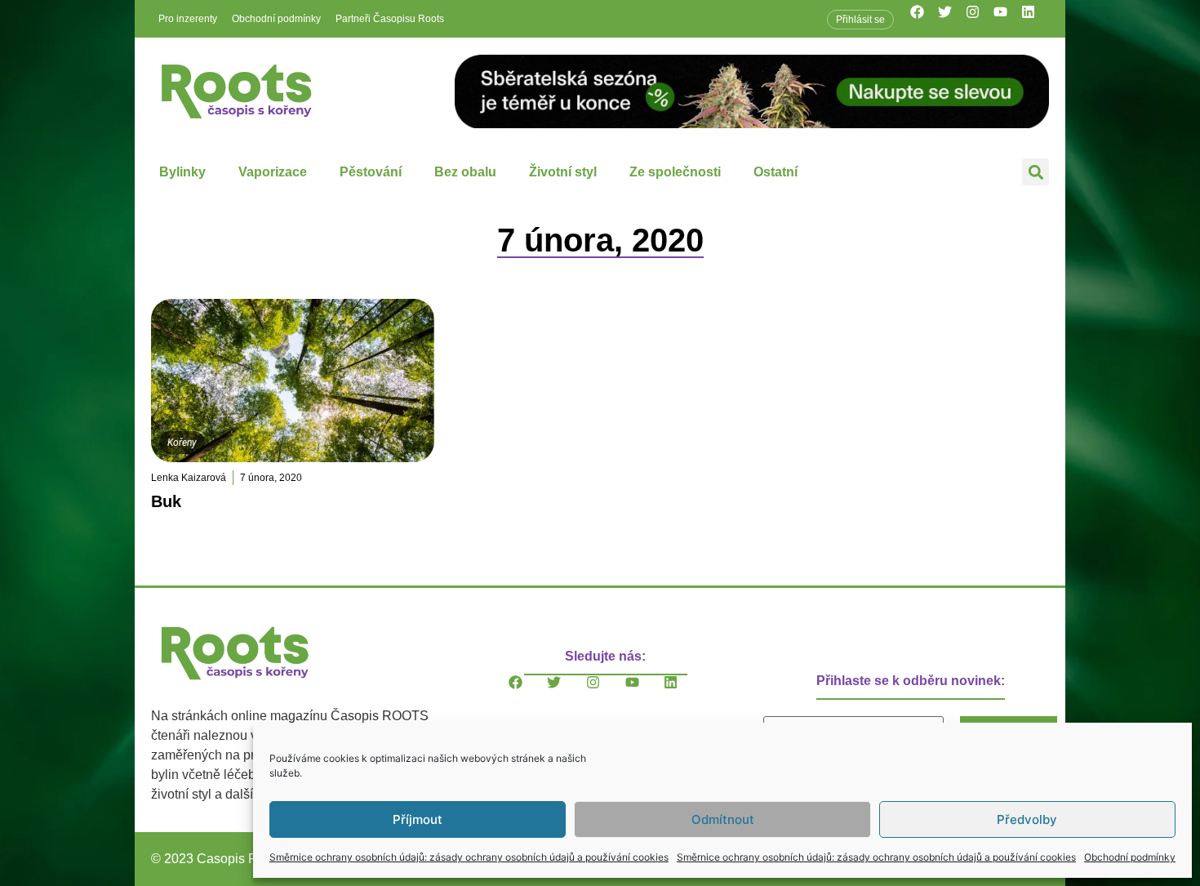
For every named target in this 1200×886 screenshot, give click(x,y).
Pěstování (371, 172)
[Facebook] (924, 19)
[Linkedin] (1035, 19)
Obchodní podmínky (1130, 857)
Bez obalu (465, 172)
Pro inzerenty (187, 18)
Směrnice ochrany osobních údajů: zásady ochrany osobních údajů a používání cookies (469, 857)
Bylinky (182, 172)
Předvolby (1027, 819)
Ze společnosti (675, 172)
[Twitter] (952, 19)
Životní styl (563, 172)
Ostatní (775, 172)
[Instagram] (979, 19)
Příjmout (417, 819)
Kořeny (182, 442)
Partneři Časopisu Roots (390, 18)
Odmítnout (722, 819)
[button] (1035, 171)
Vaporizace (272, 172)
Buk (166, 501)
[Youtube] (1007, 19)
